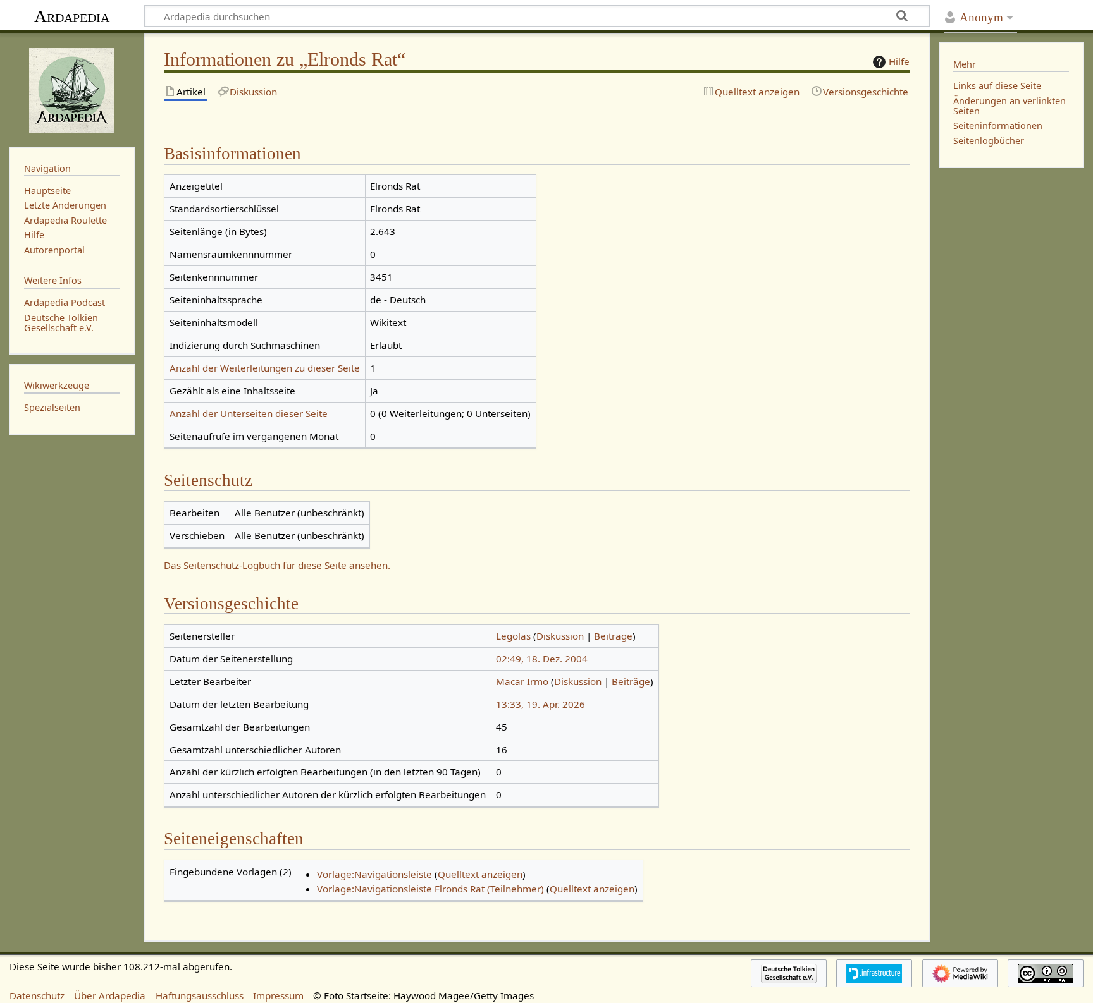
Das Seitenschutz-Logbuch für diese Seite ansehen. (277, 565)
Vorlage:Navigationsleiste (374, 874)
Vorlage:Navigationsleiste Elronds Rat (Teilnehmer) (430, 888)
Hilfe (899, 61)
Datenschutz (37, 995)
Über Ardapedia (109, 995)
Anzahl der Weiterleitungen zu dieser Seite (265, 368)
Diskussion (560, 635)
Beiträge (613, 635)
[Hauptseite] (72, 89)
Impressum (278, 995)
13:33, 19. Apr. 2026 (540, 704)
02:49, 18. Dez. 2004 (542, 658)
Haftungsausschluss (200, 995)
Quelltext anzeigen (480, 874)
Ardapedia (71, 16)
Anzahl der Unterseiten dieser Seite (249, 413)
